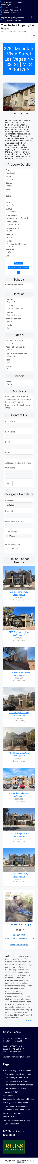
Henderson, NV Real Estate (16, 1078)
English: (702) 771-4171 (11, 7)
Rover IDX (28, 1020)
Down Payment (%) (14, 521)
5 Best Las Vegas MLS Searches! (17, 1071)
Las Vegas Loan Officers (15, 1088)
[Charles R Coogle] (18, 921)
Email (7, 442)
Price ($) (9, 500)
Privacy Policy (9, 1117)
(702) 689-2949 (15, 1051)
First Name (10, 421)
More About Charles (19, 945)
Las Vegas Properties (12, 1113)
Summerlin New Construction (17, 1110)
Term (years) (11, 532)
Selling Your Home (12, 1124)
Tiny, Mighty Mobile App (11, 20)
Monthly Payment (13, 544)
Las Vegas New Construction (15, 1103)
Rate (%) (9, 511)
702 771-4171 (19, 935)
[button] (6, 114)
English (23, 1162)
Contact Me (8, 1095)
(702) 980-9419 (17, 1049)
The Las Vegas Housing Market (16, 1120)
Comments (10, 468)
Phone (8, 452)
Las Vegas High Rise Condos (17, 1081)
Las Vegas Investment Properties (19, 1085)
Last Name (10, 432)
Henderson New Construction (17, 1106)
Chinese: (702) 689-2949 (11, 13)
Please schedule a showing (19, 463)
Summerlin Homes (12, 1092)
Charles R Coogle (19, 924)
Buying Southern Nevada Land (18, 1074)
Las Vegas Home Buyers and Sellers (18, 1099)
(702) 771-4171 (16, 1046)
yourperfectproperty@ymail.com (12, 18)
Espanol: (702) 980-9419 (11, 10)
